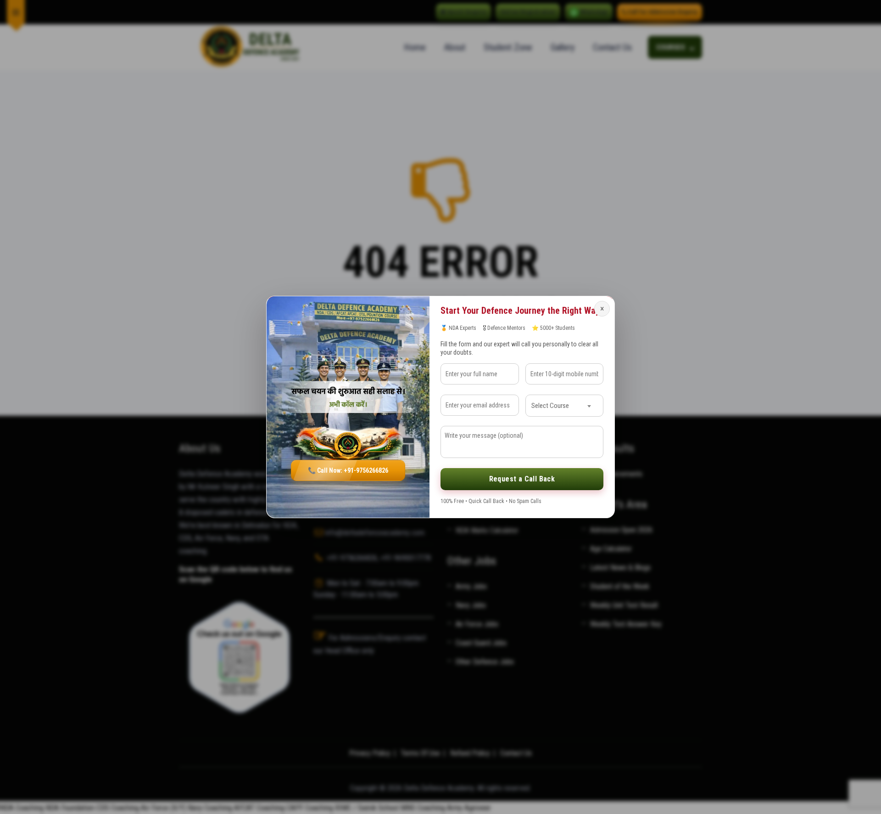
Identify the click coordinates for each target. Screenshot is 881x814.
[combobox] (564, 406)
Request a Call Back (522, 479)
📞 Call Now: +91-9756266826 (348, 470)
